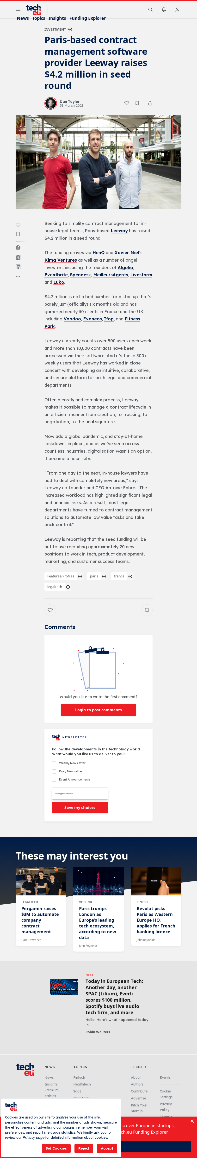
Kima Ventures (60, 260)
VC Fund (85, 902)
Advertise (138, 1098)
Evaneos (92, 319)
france (119, 576)
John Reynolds (88, 946)
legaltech (54, 586)
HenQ (98, 252)
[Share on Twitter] (18, 257)
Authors (137, 1084)
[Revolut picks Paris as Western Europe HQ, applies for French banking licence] (156, 881)
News (23, 18)
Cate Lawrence (31, 940)
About (136, 1077)
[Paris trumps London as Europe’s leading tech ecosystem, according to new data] (98, 881)
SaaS (77, 1091)
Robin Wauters (98, 1032)
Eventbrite (56, 275)
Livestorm (141, 275)
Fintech (143, 902)
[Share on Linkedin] (18, 267)
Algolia (125, 267)
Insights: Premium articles (51, 1090)
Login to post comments (98, 710)
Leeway (119, 230)
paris (94, 576)
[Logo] (35, 9)
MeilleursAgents (110, 275)
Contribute (139, 1091)
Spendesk (80, 275)
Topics (38, 18)
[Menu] (18, 11)
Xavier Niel (127, 252)
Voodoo (72, 319)
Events (165, 1077)
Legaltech (29, 902)
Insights (57, 18)
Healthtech (82, 1084)
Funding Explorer (87, 18)
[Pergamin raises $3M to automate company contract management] (41, 881)
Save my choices (79, 807)
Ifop (109, 319)
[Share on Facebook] (18, 247)
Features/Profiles (60, 576)
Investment (55, 29)
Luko (58, 282)
